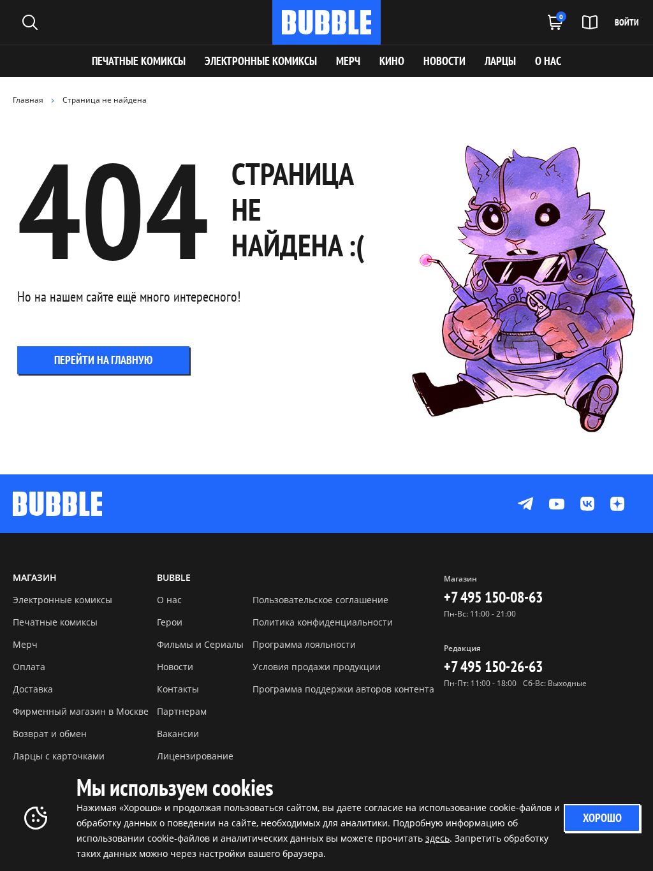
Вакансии (178, 734)
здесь (437, 838)
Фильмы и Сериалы (200, 644)
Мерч (25, 644)
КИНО (391, 61)
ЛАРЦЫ (500, 61)
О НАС (548, 61)
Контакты (178, 689)
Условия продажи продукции (317, 667)
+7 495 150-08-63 (493, 597)
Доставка (33, 689)
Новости (175, 667)
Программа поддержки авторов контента (343, 689)
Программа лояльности (304, 644)
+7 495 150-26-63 (493, 667)
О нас (169, 600)
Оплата (29, 667)
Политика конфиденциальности (323, 622)
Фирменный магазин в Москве (81, 711)
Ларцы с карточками (59, 756)
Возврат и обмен (50, 734)
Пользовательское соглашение (320, 600)
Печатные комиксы (139, 61)
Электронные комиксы (261, 61)
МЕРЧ (348, 61)
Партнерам (182, 711)
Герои (169, 622)
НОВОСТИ (444, 61)
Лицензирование (195, 756)
